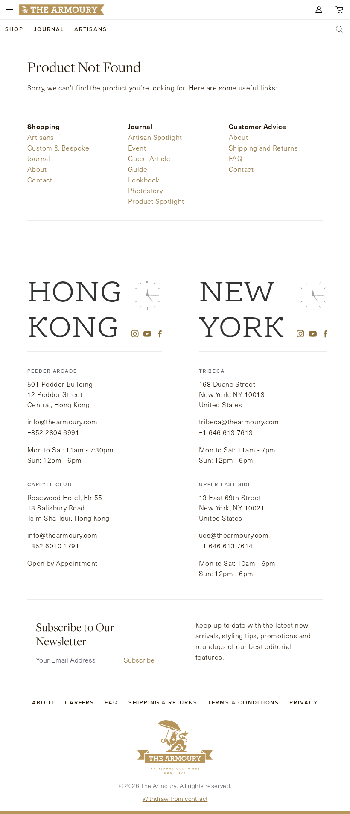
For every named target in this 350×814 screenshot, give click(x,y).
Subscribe (139, 659)
